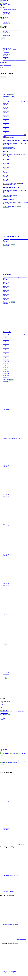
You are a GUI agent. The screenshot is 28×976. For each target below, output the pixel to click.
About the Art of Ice (7, 21)
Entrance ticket (6, 14)
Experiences (5, 11)
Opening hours (6, 12)
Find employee (6, 60)
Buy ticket (2, 718)
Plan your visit (6, 13)
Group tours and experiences (9, 49)
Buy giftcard (6, 57)
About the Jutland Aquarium (9, 9)
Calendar (2, 719)
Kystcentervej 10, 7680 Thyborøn (10, 875)
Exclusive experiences (8, 50)
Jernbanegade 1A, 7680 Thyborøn (10, 924)
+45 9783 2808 (3, 62)
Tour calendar (6, 52)
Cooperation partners (14, 60)
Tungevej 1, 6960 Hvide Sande (10, 971)
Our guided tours (7, 48)
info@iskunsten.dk (21, 939)
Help (1, 750)
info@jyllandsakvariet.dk (5, 65)
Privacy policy (22, 60)
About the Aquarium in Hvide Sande (11, 30)
